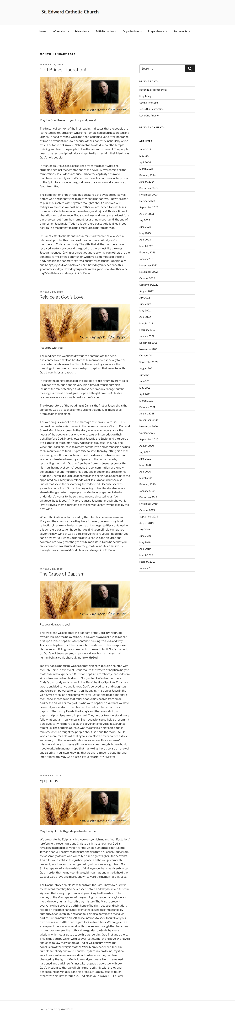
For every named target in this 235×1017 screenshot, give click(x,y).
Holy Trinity (145, 96)
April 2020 (145, 471)
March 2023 (146, 246)
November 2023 (148, 194)
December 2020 (148, 419)
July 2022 (144, 297)
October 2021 (147, 355)
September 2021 (148, 362)
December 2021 (148, 342)
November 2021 (148, 349)
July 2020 (144, 452)
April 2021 (145, 394)
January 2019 (146, 568)
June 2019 (145, 535)
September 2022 (148, 284)
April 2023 (145, 239)
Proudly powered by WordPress (56, 1009)
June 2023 (145, 226)
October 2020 (147, 432)
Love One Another (149, 115)
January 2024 (146, 181)
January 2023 (146, 259)
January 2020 (147, 490)
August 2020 (146, 445)
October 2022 (147, 278)
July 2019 (144, 529)
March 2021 (146, 400)
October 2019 (147, 510)
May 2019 (145, 542)
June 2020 (145, 458)
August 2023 (146, 213)
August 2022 (146, 291)
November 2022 (148, 271)
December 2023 (148, 188)
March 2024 (146, 168)
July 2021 (144, 374)
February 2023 (147, 252)
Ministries (81, 31)
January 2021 (146, 413)
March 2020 (146, 477)
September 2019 (148, 516)
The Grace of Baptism (61, 574)
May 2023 (145, 233)
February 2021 (147, 407)
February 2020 (147, 484)
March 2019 (146, 555)
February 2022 (147, 329)
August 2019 (146, 523)
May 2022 (145, 310)
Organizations (131, 31)
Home (42, 31)
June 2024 (145, 149)
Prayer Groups (156, 31)
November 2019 (148, 503)
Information (59, 31)
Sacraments (180, 31)
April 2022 (145, 316)
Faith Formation (105, 31)
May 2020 (145, 465)
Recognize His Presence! (153, 89)
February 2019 (147, 561)
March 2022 (146, 323)
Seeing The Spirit (148, 102)
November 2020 (148, 426)
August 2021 (146, 368)
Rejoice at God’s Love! (62, 297)
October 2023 (147, 200)
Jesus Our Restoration (151, 108)
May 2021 (144, 387)
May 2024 (145, 155)
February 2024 (147, 175)
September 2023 (148, 207)
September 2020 (148, 439)
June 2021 (145, 381)
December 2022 (148, 265)
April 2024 (145, 162)
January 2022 (146, 336)
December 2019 (148, 497)
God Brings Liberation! (62, 69)
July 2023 (144, 220)
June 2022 (145, 303)
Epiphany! (49, 780)
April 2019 (145, 548)
